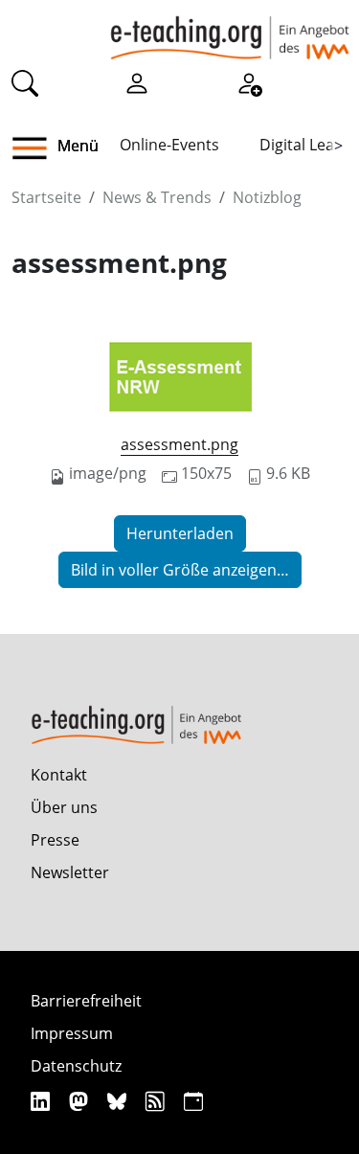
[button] (36, 148)
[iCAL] (193, 1101)
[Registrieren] (249, 82)
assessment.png (179, 444)
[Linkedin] (43, 1101)
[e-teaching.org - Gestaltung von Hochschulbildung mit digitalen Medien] (229, 29)
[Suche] (24, 82)
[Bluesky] (119, 1101)
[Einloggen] (136, 82)
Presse (55, 839)
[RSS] (157, 1101)
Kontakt (59, 774)
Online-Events (169, 144)
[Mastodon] (81, 1101)
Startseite (46, 197)
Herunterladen (180, 533)
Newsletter (70, 872)
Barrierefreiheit (86, 1000)
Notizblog (267, 197)
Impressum (72, 1033)
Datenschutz (76, 1065)
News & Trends (157, 197)
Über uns (64, 807)
